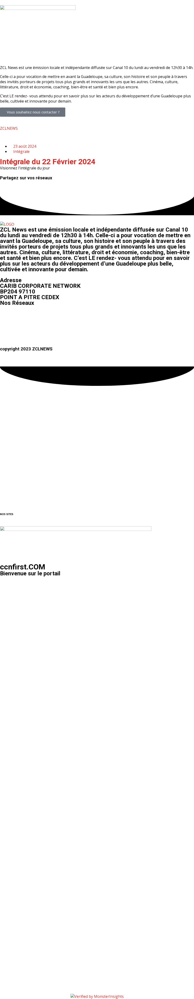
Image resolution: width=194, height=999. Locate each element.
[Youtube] (31, 317)
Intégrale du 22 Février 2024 (47, 161)
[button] (1, 182)
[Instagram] (19, 317)
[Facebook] (6, 317)
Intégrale (21, 151)
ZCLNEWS (9, 128)
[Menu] (97, 50)
